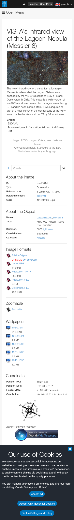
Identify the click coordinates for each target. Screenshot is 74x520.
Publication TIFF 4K (21, 271)
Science (33, 4)
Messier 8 (58, 217)
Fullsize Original (19, 255)
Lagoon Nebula (44, 217)
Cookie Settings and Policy (37, 513)
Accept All (37, 493)
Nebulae (41, 237)
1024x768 (17, 327)
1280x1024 (18, 335)
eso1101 (41, 195)
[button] (24, 259)
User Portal (46, 4)
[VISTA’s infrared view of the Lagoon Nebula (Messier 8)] (37, 68)
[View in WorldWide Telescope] (36, 434)
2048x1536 (18, 360)
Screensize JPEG (20, 287)
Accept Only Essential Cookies (37, 503)
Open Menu (14, 12)
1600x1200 (18, 344)
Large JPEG (18, 263)
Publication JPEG (20, 279)
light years (48, 229)
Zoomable (17, 309)
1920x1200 (18, 352)
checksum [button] (31, 259)
